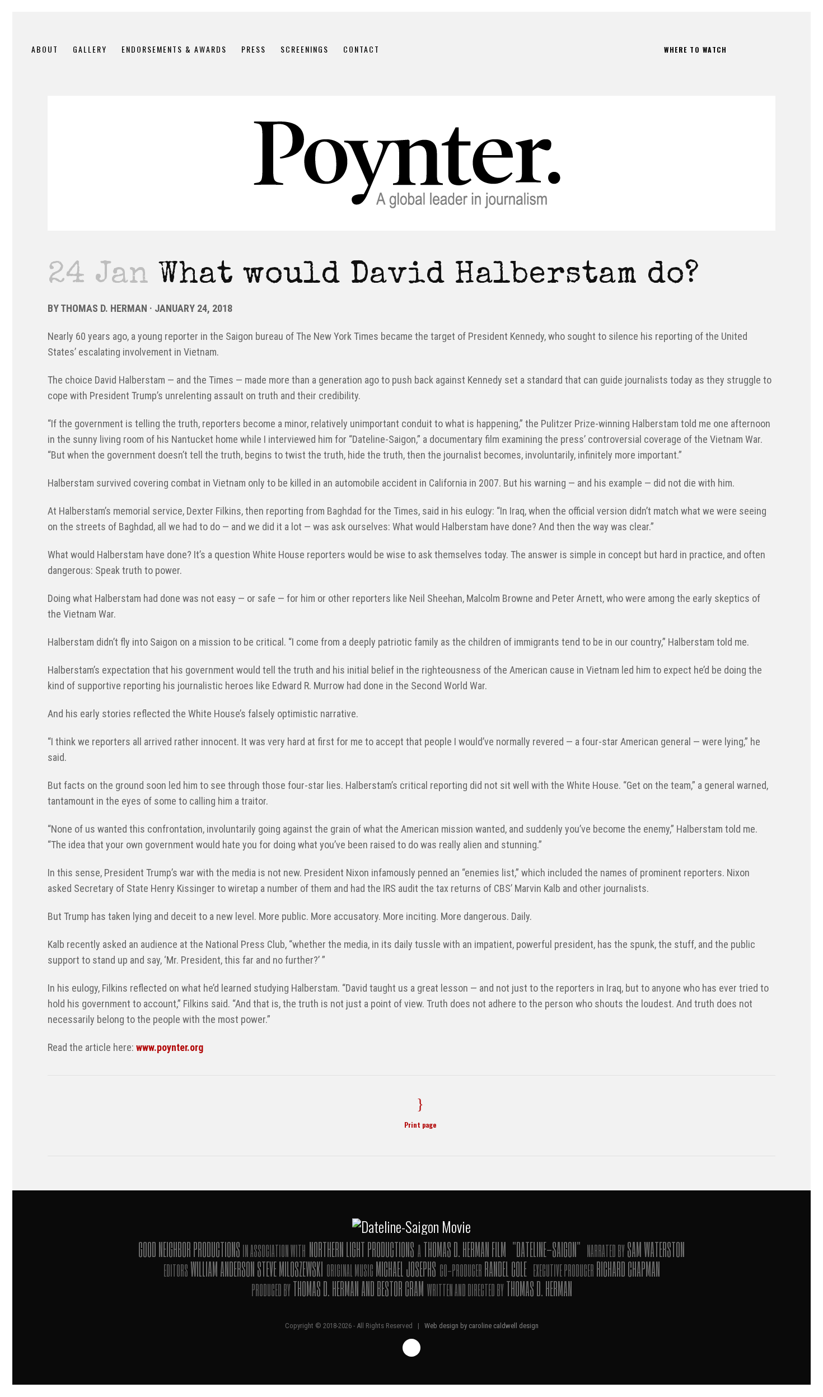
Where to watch (695, 49)
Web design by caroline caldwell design (481, 1325)
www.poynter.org (169, 1047)
